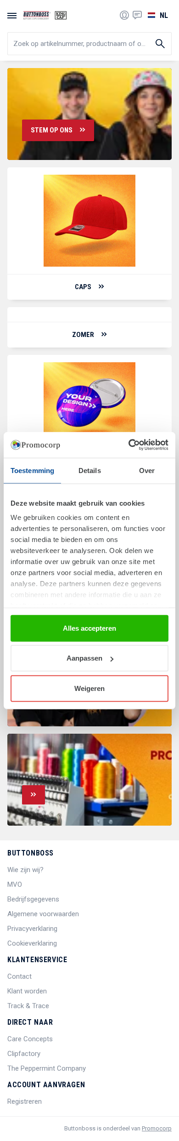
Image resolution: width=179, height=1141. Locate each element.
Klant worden (27, 991)
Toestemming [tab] (32, 470)
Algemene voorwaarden (43, 914)
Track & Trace (28, 1006)
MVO (14, 884)
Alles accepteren (89, 628)
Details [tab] (89, 470)
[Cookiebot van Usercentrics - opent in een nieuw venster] (128, 445)
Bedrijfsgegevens (33, 899)
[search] (89, 43)
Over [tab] (147, 470)
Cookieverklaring (32, 943)
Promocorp (157, 1128)
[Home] (45, 15)
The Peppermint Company (46, 1068)
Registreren (24, 1101)
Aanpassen (84, 658)
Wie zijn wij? (25, 870)
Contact (19, 976)
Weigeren (89, 688)
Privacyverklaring (32, 928)
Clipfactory (23, 1054)
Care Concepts (30, 1039)
